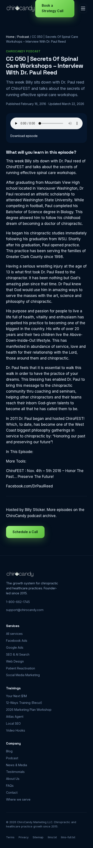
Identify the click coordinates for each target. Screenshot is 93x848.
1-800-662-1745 (18, 602)
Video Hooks (15, 730)
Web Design (15, 661)
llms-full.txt (68, 837)
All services (14, 633)
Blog (9, 751)
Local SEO (13, 723)
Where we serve (18, 799)
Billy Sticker (35, 510)
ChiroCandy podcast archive (31, 516)
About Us (12, 778)
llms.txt (52, 837)
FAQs (10, 785)
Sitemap (38, 837)
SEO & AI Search (17, 654)
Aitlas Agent (14, 716)
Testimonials (15, 772)
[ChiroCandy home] (20, 8)
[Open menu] (83, 8)
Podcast (23, 37)
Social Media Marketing (23, 675)
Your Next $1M (16, 696)
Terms (10, 837)
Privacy (24, 837)
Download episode (24, 136)
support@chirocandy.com (24, 610)
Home (10, 37)
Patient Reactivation (20, 668)
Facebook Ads (16, 640)
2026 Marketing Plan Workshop (28, 709)
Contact (12, 792)
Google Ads (14, 647)
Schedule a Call (25, 532)
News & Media (16, 765)
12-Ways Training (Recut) (24, 703)
